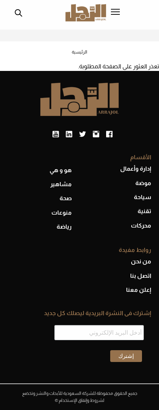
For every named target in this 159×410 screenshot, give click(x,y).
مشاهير (61, 184)
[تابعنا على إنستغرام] (96, 134)
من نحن (141, 261)
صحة (66, 198)
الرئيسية (79, 52)
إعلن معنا (138, 290)
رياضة (64, 226)
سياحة (142, 197)
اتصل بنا (140, 276)
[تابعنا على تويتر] (82, 134)
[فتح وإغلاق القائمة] (115, 12)
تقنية (144, 211)
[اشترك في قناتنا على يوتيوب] (56, 134)
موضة (143, 183)
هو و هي (61, 170)
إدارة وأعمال (135, 168)
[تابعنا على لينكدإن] (69, 134)
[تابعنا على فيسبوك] (109, 134)
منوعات (61, 212)
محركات (141, 225)
